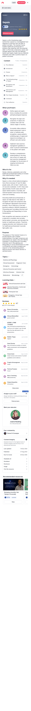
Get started (21, 2)
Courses (4, 15)
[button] (27, 2)
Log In (14, 2)
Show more (15, 388)
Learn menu (7, 8)
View (13, 502)
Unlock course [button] (9, 33)
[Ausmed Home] (2, 2)
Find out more (15, 401)
